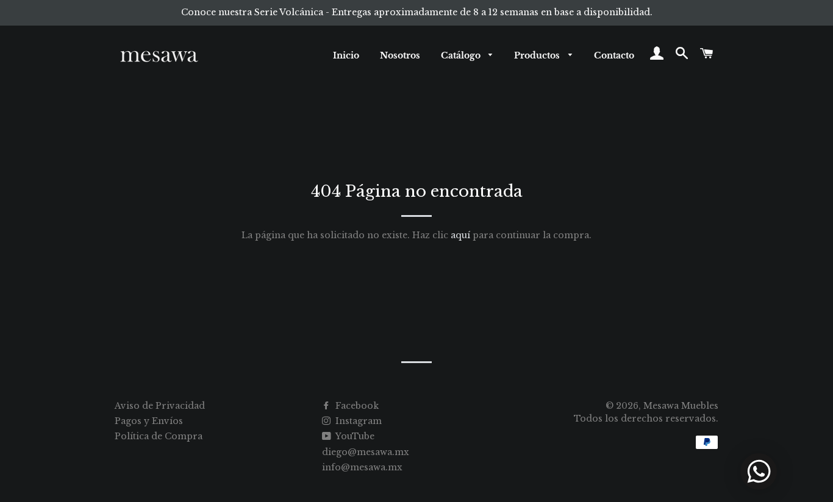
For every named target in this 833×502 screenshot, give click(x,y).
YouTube (354, 436)
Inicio (346, 55)
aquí (460, 235)
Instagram (357, 420)
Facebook (356, 405)
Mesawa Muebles (680, 405)
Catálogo (462, 55)
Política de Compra (158, 436)
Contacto (614, 55)
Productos (538, 55)
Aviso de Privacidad (160, 405)
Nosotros (400, 55)
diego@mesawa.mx (365, 452)
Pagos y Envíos (149, 420)
